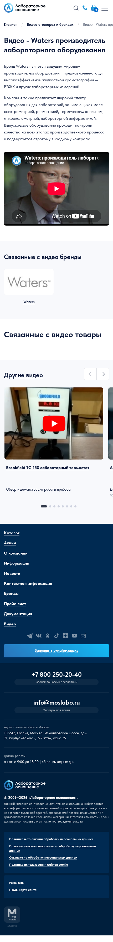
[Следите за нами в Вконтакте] (38, 636)
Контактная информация (28, 583)
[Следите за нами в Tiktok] (56, 636)
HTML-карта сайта (23, 890)
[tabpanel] (54, 439)
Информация (16, 563)
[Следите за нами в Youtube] (74, 636)
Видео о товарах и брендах (50, 24)
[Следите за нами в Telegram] (30, 636)
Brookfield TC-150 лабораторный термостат (47, 467)
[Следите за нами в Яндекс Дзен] (65, 636)
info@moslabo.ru (56, 702)
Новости (12, 573)
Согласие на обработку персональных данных (43, 857)
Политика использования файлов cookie (38, 864)
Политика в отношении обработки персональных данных (51, 839)
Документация (18, 613)
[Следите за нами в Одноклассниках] (47, 636)
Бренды (11, 593)
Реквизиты (16, 883)
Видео (10, 623)
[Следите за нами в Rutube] (83, 636)
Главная (10, 24)
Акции (10, 542)
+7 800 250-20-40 (57, 674)
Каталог (11, 532)
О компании (16, 553)
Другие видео (23, 375)
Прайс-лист (15, 603)
